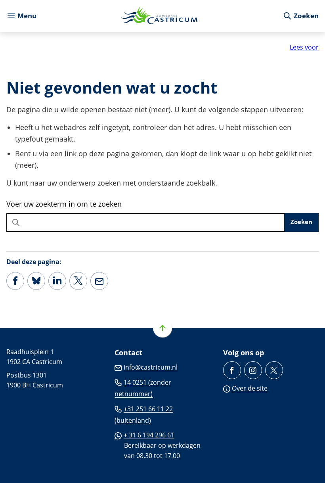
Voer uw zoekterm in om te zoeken (64, 204)
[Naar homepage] (159, 16)
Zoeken (301, 222)
